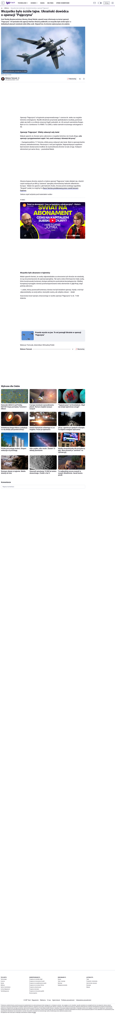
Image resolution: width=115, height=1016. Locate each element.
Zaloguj (106, 3)
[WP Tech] (12, 3)
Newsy (59, 979)
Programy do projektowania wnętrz (37, 983)
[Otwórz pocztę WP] (94, 3)
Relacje (88, 987)
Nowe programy (33, 993)
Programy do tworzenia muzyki (36, 981)
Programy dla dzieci (34, 989)
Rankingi (60, 983)
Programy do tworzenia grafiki (36, 991)
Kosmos (33, 3)
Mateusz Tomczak (11, 78)
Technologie (22, 3)
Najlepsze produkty (62, 985)
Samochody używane (91, 983)
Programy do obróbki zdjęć (35, 979)
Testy (87, 979)
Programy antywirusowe (35, 987)
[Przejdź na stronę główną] (3, 4)
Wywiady (88, 985)
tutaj (34, 1012)
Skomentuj (72, 79)
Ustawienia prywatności (83, 1000)
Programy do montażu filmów (36, 985)
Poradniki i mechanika (91, 981)
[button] (99, 3)
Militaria (50, 3)
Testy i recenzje (61, 981)
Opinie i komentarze (62, 3)
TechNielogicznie (5, 991)
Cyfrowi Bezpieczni (5, 989)
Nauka (42, 3)
